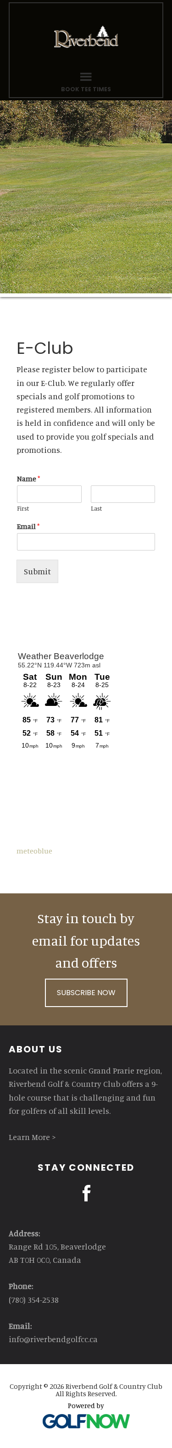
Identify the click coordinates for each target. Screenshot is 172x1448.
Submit (37, 571)
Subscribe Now (86, 992)
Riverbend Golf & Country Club (86, 37)
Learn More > (32, 1137)
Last (96, 508)
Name (28, 478)
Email (28, 526)
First (23, 508)
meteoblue (34, 850)
